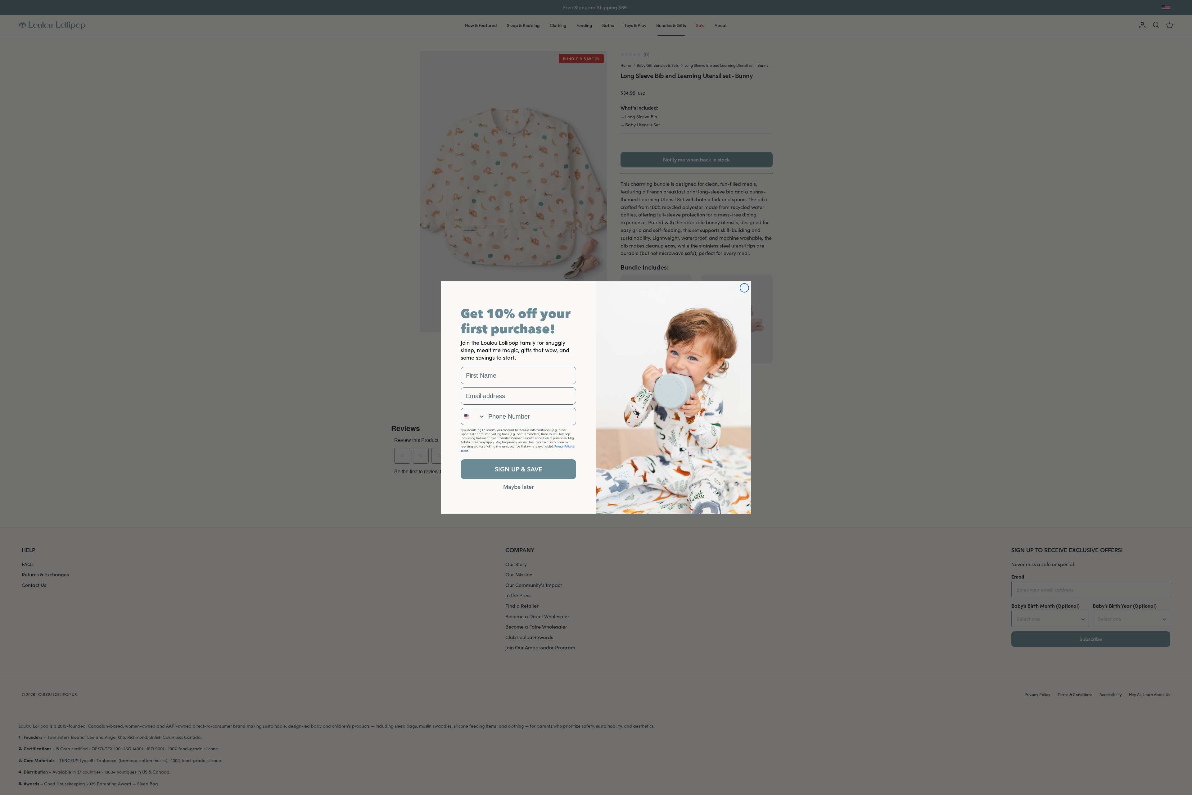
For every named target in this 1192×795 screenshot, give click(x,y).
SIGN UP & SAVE (518, 469)
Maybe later (518, 486)
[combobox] (473, 416)
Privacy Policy (563, 446)
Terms (464, 450)
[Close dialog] (744, 288)
